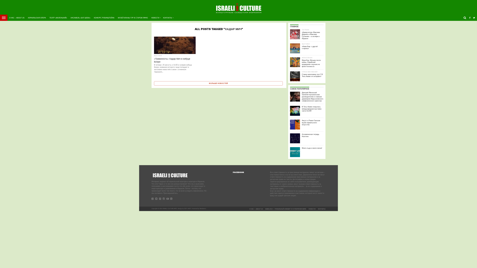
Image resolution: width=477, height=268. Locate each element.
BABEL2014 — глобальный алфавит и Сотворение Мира (285, 209)
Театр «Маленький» (58, 18)
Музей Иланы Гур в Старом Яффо (133, 18)
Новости (155, 18)
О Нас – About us (16, 18)
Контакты (167, 18)
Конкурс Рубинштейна (104, 18)
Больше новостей (218, 83)
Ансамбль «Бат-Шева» (80, 18)
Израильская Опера (37, 18)
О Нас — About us (256, 209)
